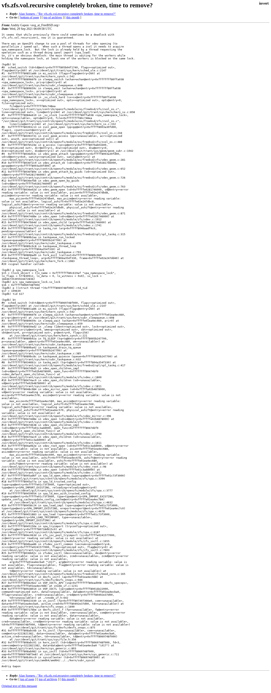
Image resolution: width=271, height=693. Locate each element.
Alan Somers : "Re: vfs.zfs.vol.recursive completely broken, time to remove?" (67, 13)
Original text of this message (19, 686)
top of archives (52, 17)
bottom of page (29, 17)
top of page (27, 679)
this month (72, 17)
